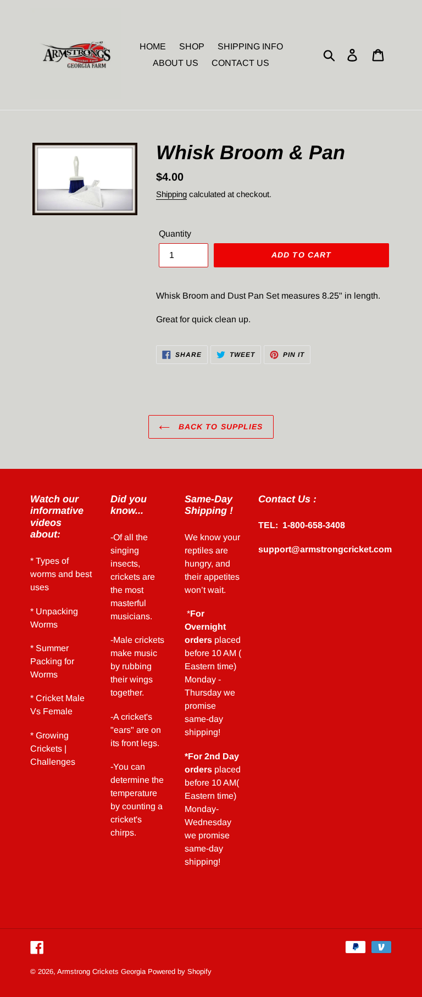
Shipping (171, 194)
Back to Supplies (219, 426)
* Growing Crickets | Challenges (52, 748)
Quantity (175, 233)
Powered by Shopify (180, 971)
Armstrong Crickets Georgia (102, 971)
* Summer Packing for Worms (52, 661)
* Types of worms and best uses (61, 574)
